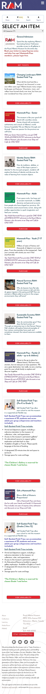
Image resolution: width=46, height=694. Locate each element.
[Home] (12, 1)
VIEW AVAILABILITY (23, 103)
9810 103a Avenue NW (32, 618)
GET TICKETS (23, 65)
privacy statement (34, 687)
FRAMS (4, 628)
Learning (4, 622)
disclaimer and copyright (9, 687)
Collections (5, 619)
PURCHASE (23, 148)
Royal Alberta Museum (31, 615)
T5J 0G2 (26, 624)
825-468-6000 (29, 631)
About (4, 615)
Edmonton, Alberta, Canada (33, 621)
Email (25, 628)
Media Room (6, 625)
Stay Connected (23, 634)
